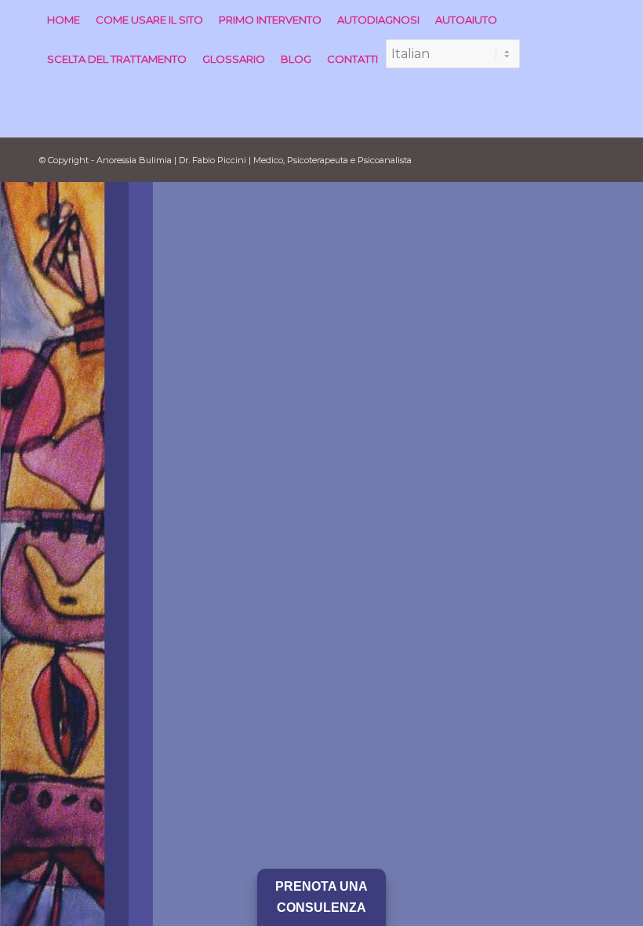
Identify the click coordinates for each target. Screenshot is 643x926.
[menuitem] (63, 19)
